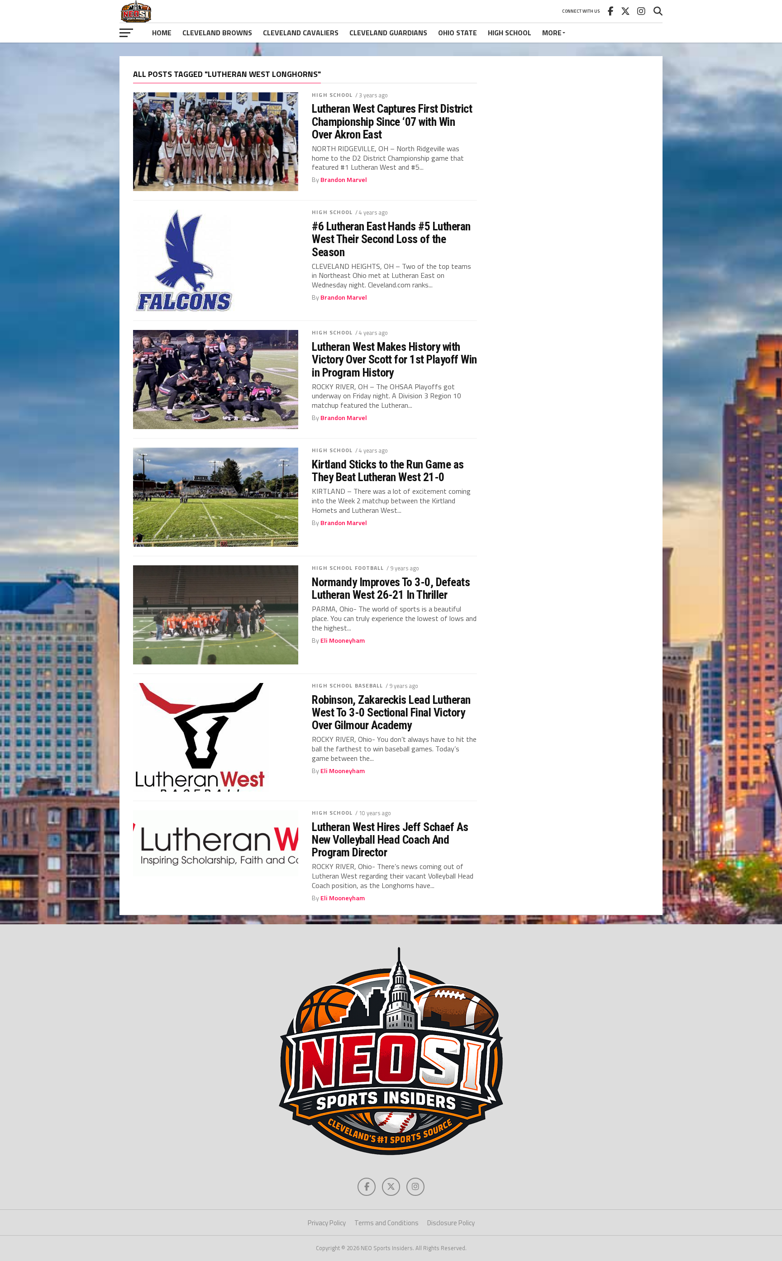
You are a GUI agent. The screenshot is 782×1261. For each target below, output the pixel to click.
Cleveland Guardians (388, 32)
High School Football (348, 568)
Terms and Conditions (386, 1223)
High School (509, 32)
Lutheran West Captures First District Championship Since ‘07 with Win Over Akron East (392, 121)
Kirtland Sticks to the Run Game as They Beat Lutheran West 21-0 (388, 470)
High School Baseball (347, 685)
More (552, 32)
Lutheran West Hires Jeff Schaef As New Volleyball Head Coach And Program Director (390, 840)
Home (162, 32)
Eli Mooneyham (342, 640)
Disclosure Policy (451, 1223)
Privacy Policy (327, 1223)
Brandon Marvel (343, 180)
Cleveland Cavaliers (301, 32)
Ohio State (457, 32)
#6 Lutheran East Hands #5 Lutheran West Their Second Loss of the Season (391, 239)
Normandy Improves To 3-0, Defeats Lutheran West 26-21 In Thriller (391, 588)
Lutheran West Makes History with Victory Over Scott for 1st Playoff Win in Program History (394, 359)
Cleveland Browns (217, 32)
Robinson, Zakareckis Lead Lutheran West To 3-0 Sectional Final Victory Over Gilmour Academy (391, 712)
